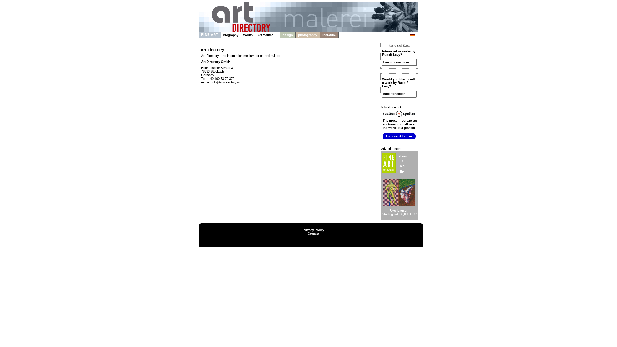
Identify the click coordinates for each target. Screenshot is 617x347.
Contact (313, 233)
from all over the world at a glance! (400, 124)
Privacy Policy (313, 230)
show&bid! (403, 161)
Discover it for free (399, 136)
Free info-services (396, 62)
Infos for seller (394, 94)
